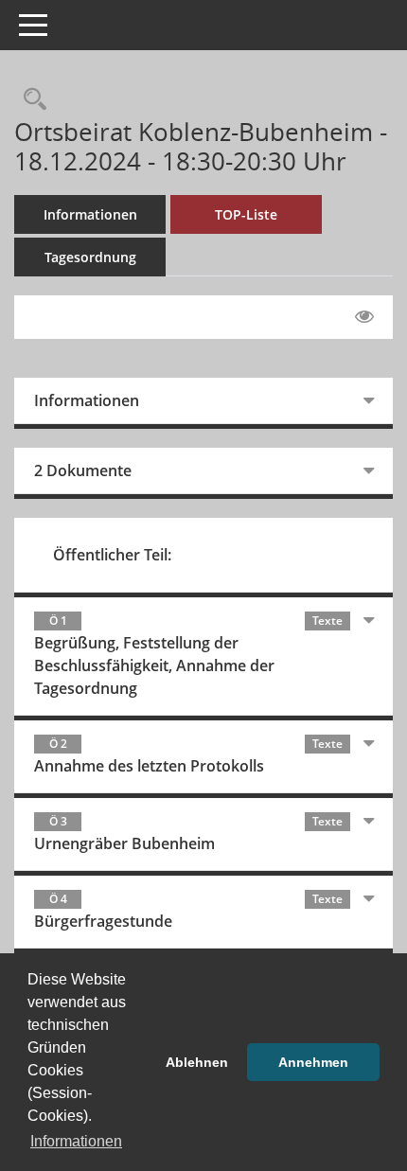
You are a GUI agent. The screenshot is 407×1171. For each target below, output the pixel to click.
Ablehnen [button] (197, 1062)
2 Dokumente (83, 470)
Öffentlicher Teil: (112, 554)
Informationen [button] (76, 1141)
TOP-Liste (246, 214)
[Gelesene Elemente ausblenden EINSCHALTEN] (364, 317)
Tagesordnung (90, 257)
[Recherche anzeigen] (30, 99)
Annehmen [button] (313, 1062)
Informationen (90, 214)
